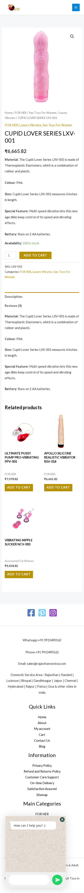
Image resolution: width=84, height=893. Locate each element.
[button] (72, 36)
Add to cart (35, 255)
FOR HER (20, 112)
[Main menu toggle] (76, 7)
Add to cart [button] (19, 487)
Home (8, 112)
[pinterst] (42, 613)
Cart (42, 735)
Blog (42, 746)
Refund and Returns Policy (42, 771)
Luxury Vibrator (30, 125)
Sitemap (42, 795)
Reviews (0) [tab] (13, 306)
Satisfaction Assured (42, 789)
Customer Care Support (42, 777)
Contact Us (42, 740)
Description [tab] (13, 296)
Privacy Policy (42, 765)
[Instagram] (53, 613)
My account (42, 729)
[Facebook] (31, 613)
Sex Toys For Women (42, 112)
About (42, 723)
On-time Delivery (42, 783)
